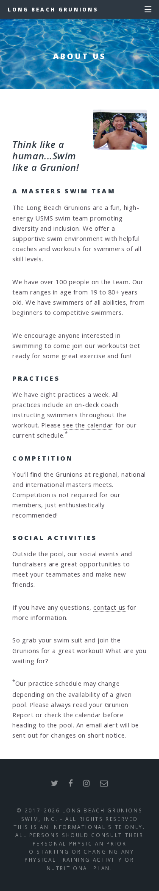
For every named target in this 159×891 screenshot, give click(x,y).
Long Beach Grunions (53, 9)
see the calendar (88, 425)
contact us (109, 607)
